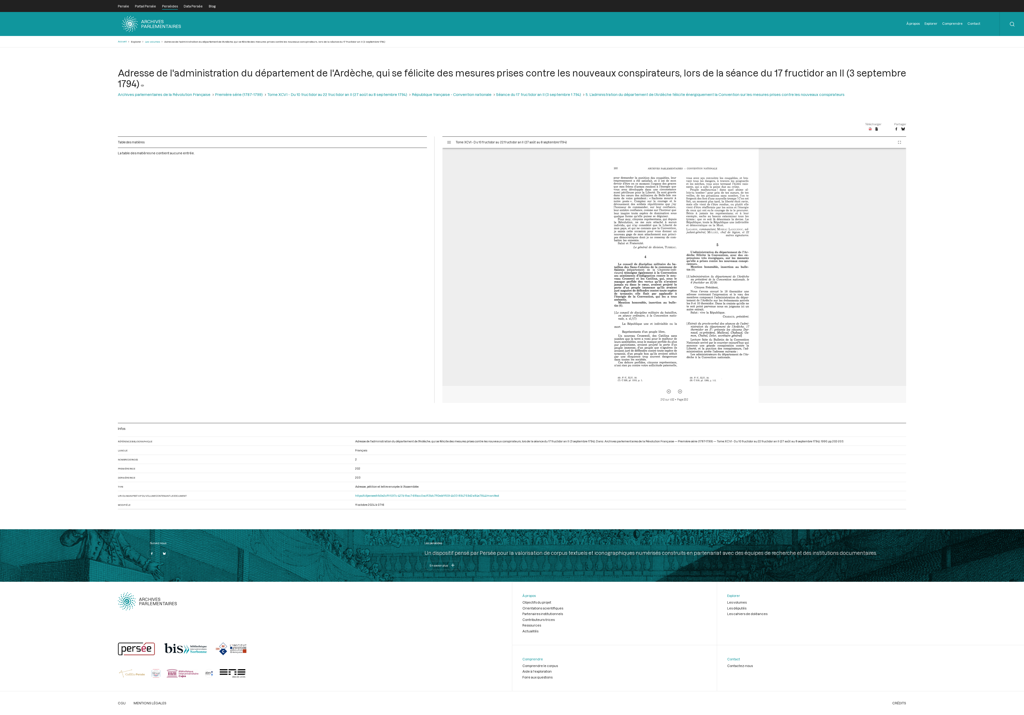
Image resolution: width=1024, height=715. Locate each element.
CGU (122, 703)
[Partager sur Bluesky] (903, 129)
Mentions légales (150, 703)
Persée (123, 6)
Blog (212, 6)
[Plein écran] (899, 142)
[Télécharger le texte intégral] (876, 129)
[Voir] (142, 83)
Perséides (170, 6)
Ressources (531, 625)
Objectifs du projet (536, 602)
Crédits (899, 703)
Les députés (736, 608)
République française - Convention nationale (451, 94)
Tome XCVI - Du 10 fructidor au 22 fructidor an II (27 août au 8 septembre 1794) (337, 94)
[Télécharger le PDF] (870, 129)
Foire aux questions (537, 677)
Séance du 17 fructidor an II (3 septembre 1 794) (538, 94)
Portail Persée (145, 6)
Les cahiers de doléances (747, 614)
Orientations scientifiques (542, 608)
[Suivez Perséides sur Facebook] (152, 553)
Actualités (530, 631)
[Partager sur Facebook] (896, 129)
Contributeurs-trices (538, 619)
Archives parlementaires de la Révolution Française (164, 94)
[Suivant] (680, 391)
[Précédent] (668, 391)
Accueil (122, 41)
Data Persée (193, 6)
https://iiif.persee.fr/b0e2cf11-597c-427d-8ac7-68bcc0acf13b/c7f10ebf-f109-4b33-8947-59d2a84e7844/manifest (427, 495)
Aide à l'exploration (537, 671)
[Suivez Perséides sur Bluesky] (164, 553)
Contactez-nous (740, 666)
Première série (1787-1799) (239, 94)
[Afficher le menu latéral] (449, 142)
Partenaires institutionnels (542, 614)
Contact (973, 23)
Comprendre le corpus (540, 666)
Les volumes (152, 41)
